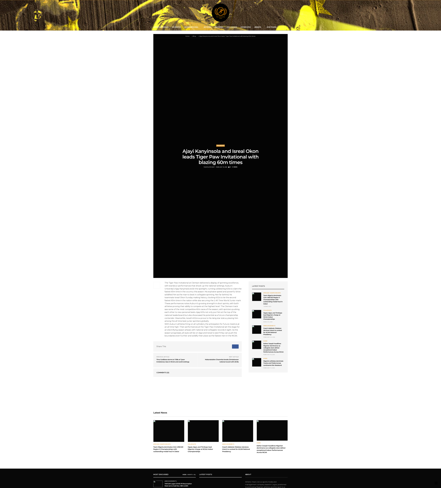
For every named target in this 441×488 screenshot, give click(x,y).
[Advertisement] (268, 392)
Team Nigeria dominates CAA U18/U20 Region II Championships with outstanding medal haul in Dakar (273, 300)
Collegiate (232, 27)
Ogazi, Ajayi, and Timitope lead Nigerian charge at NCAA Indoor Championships (200, 449)
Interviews (245, 27)
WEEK (184, 474)
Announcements (161, 27)
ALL (195, 474)
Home (187, 36)
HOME (265, 341)
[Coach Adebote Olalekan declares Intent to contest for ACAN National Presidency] (256, 329)
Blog (194, 36)
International (191, 27)
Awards (257, 27)
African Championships (272, 293)
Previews (219, 27)
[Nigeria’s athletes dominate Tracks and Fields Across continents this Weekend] (256, 362)
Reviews (207, 27)
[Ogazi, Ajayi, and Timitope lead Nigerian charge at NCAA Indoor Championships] (256, 314)
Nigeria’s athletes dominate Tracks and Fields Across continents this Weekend (273, 363)
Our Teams (271, 27)
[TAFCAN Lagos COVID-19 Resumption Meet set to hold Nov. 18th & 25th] (158, 484)
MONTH (190, 474)
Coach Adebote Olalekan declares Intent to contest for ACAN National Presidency (236, 449)
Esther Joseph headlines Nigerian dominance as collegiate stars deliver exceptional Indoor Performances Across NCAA (273, 348)
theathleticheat (209, 167)
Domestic (176, 27)
